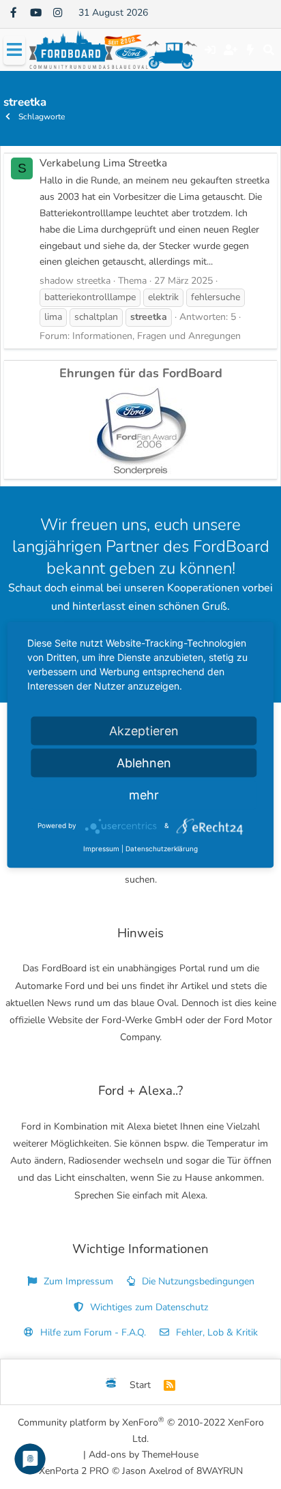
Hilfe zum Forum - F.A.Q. (92, 1332)
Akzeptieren (144, 730)
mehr (144, 794)
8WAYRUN (219, 1470)
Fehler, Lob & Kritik (215, 1332)
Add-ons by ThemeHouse (143, 1454)
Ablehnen (144, 762)
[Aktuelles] (250, 49)
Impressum (101, 848)
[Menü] (14, 50)
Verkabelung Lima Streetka (103, 163)
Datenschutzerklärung (161, 848)
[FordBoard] (111, 1385)
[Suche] (268, 49)
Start (140, 1385)
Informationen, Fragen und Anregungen (156, 335)
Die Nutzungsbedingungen (196, 1281)
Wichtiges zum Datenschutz (147, 1307)
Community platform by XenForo (141, 1430)
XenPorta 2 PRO (74, 1470)
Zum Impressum (77, 1281)
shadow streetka (75, 280)
